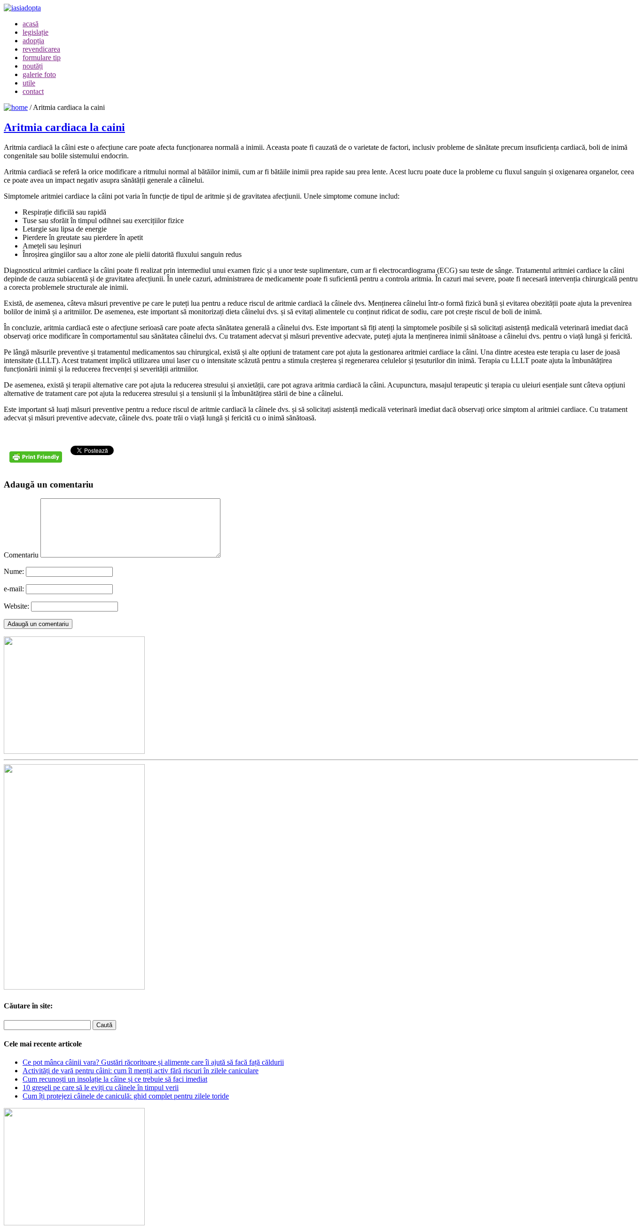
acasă (31, 24)
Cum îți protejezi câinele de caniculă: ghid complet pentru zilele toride (126, 1096)
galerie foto (39, 74)
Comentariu (21, 555)
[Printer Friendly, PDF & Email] (37, 460)
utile (29, 83)
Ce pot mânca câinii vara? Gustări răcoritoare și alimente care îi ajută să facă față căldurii (153, 1062)
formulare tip (42, 58)
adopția (33, 41)
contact (33, 91)
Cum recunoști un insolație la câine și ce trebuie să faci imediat (115, 1079)
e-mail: (14, 589)
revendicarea (41, 49)
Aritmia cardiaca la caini (64, 127)
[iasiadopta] (16, 107)
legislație (35, 32)
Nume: (14, 571)
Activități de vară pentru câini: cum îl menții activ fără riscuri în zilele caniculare (140, 1071)
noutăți (33, 66)
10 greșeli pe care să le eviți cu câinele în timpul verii (101, 1088)
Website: (16, 606)
